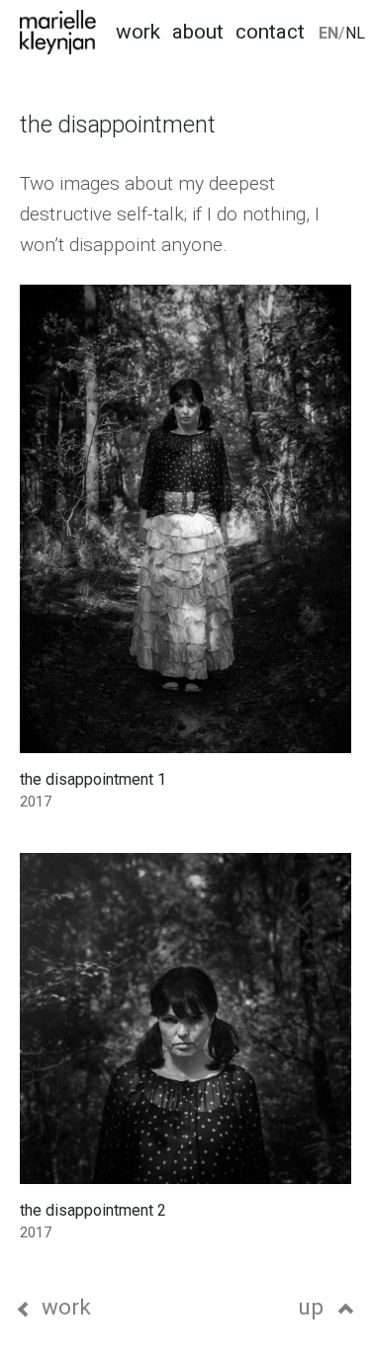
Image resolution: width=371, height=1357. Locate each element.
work (66, 1306)
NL (355, 33)
